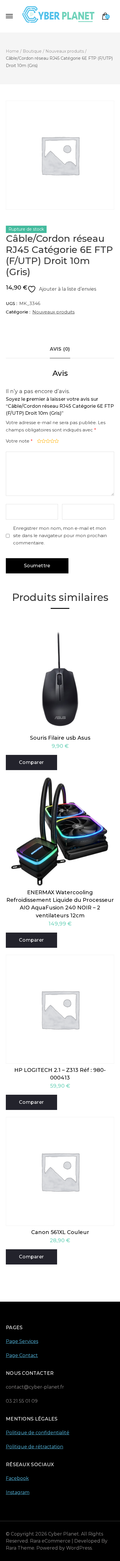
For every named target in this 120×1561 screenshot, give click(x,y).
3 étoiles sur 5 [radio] (47, 441)
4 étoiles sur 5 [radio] (51, 441)
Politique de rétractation (34, 1446)
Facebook (17, 1478)
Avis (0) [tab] (60, 349)
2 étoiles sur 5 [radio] (43, 441)
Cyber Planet (63, 1534)
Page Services (22, 1341)
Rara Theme (20, 1548)
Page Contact (22, 1355)
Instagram (17, 1492)
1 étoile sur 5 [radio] (38, 441)
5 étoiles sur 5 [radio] (56, 441)
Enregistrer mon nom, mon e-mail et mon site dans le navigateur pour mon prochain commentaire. (60, 535)
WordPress (79, 1548)
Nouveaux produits (53, 312)
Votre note (19, 441)
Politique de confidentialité (37, 1432)
